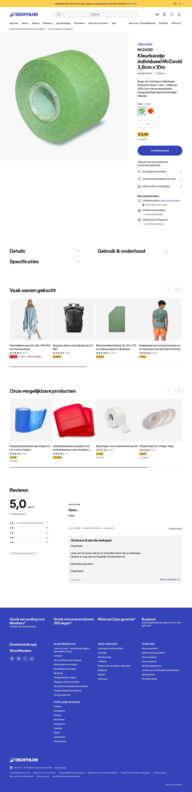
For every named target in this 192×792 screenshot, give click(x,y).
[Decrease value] (141, 123)
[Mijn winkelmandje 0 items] (178, 14)
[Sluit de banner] (180, 3)
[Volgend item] (178, 289)
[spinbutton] (148, 124)
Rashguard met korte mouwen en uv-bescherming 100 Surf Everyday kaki (160, 347)
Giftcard (176, 23)
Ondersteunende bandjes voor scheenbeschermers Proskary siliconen (72, 448)
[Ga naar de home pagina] (24, 14)
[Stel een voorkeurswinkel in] (157, 14)
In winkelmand (160, 150)
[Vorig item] (169, 289)
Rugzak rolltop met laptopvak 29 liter (73, 347)
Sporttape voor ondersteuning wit (117, 446)
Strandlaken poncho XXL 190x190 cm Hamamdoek (30, 347)
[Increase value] (155, 123)
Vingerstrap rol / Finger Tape (156, 446)
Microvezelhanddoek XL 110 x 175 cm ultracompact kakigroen (116, 347)
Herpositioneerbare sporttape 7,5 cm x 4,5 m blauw (30, 448)
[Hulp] (164, 14)
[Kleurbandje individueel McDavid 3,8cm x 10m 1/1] (64, 97)
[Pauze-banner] (175, 3)
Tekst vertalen (168, 579)
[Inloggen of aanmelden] (171, 14)
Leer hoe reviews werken (22, 553)
